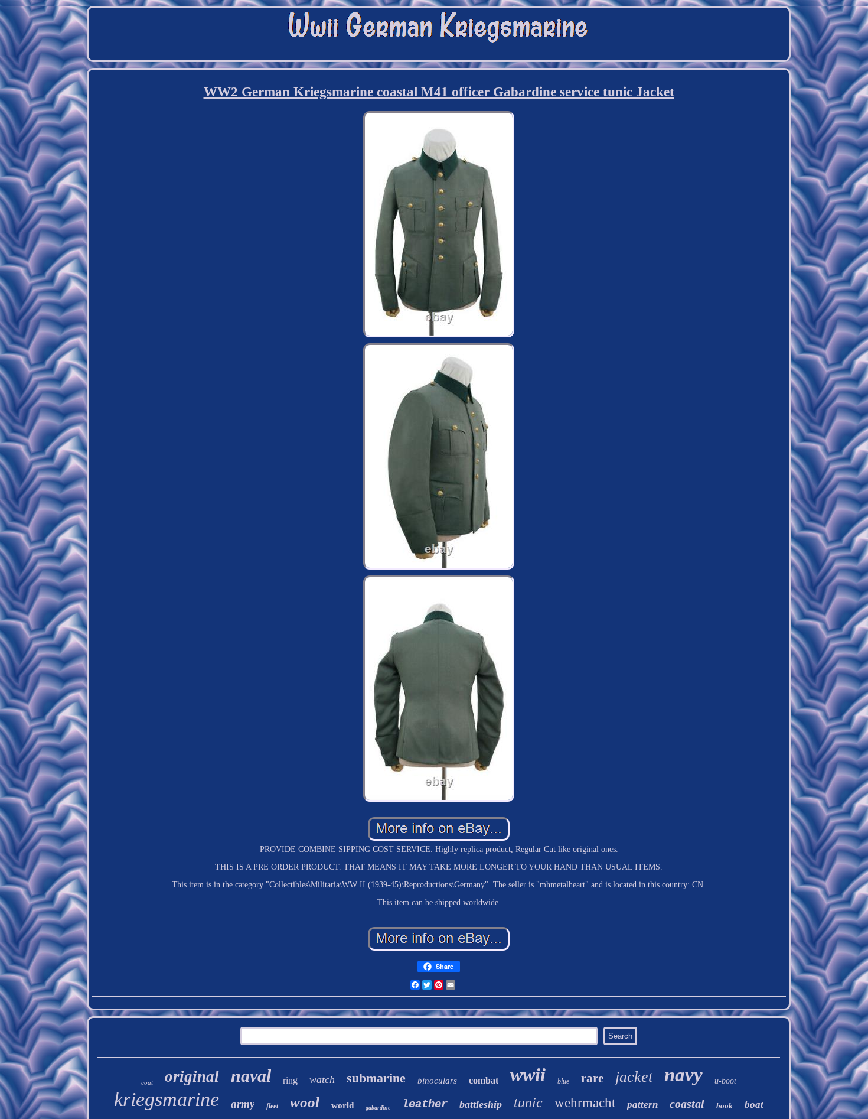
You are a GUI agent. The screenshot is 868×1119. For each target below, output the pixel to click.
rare (592, 1078)
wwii (528, 1074)
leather (425, 1104)
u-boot (725, 1080)
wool (304, 1102)
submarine (376, 1078)
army (242, 1104)
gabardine (378, 1107)
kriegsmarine (166, 1099)
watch (322, 1079)
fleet (272, 1106)
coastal (687, 1103)
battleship (480, 1104)
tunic (528, 1102)
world (342, 1105)
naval (251, 1075)
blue (563, 1081)
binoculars (437, 1080)
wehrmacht (584, 1102)
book (724, 1105)
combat (483, 1080)
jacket (633, 1076)
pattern (642, 1104)
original (192, 1076)
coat (147, 1082)
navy (683, 1074)
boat (754, 1104)
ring (290, 1080)
